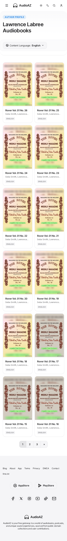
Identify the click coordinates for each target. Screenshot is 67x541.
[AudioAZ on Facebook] (13, 498)
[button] (6, 5)
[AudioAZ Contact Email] (54, 498)
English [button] (25, 45)
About (12, 468)
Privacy (36, 468)
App (19, 468)
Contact (55, 468)
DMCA (46, 468)
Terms (27, 468)
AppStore (23, 485)
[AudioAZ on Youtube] (37, 498)
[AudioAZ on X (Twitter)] (21, 498)
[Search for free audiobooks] (54, 5)
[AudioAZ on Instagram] (29, 498)
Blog (5, 468)
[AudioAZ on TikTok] (46, 498)
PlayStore (48, 485)
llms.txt (6, 474)
